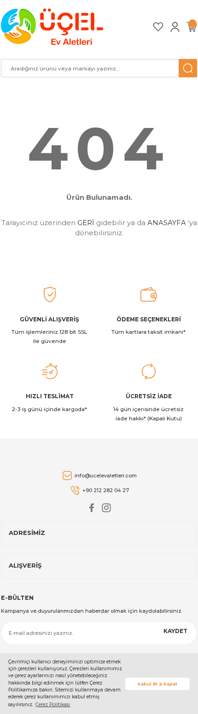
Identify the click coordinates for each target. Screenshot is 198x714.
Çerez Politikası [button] (52, 705)
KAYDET (175, 630)
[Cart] (191, 27)
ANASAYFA (166, 222)
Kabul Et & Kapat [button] (157, 683)
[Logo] (53, 27)
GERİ (85, 222)
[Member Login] (175, 27)
